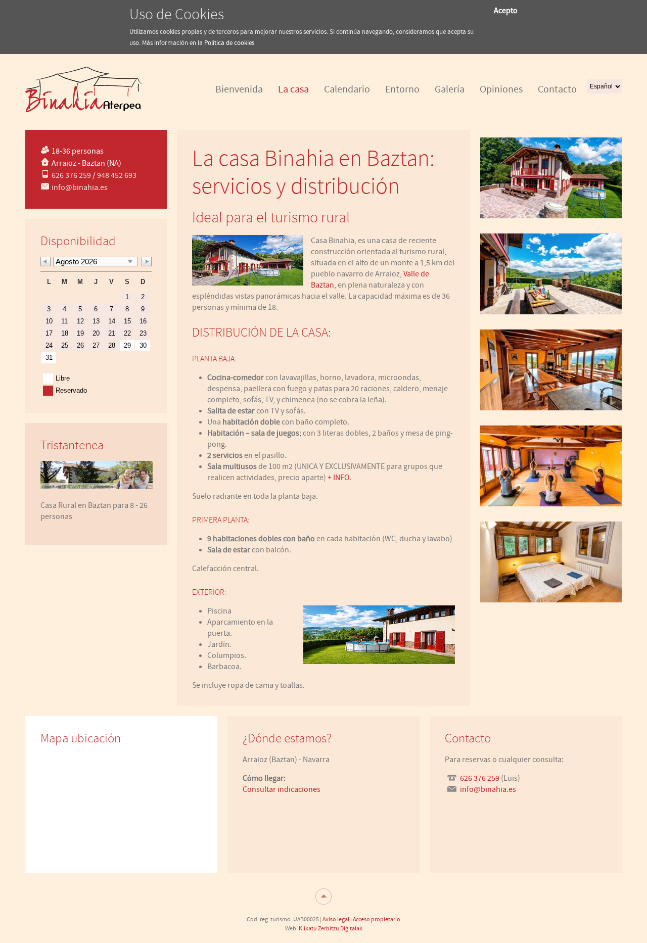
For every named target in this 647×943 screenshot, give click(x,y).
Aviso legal (335, 919)
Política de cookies (229, 43)
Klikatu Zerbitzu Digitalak (330, 928)
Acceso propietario (376, 919)
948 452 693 (116, 175)
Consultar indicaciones (281, 789)
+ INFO (339, 477)
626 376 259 (71, 175)
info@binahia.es (80, 187)
